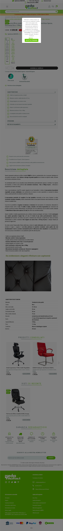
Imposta (31, 38)
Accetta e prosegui (31, 40)
